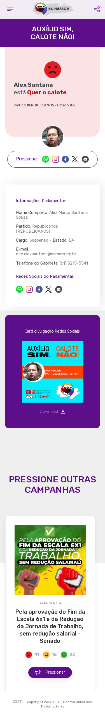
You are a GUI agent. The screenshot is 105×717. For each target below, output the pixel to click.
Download (49, 412)
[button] (10, 9)
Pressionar (55, 672)
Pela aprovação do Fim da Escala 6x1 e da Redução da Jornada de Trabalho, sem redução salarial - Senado (50, 626)
